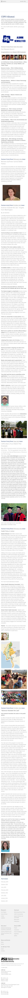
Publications (16, 921)
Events (2, 944)
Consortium (16, 929)
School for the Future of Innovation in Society (6, 928)
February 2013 (17, 529)
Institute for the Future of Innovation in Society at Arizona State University (12, 964)
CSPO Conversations (18, 914)
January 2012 (4, 898)
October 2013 (17, 205)
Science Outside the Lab (6, 931)
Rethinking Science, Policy (19, 912)
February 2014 (17, 159)
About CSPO (17, 926)
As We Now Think (5, 946)
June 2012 (3, 895)
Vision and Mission (18, 931)
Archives (3, 950)
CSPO (14, 7)
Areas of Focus (4, 914)
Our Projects (3, 912)
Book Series (16, 919)
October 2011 (4, 901)
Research (3, 910)
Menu (4, 1)
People (15, 928)
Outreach (16, 910)
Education (3, 926)
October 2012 (17, 708)
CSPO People (21, 26)
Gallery (15, 935)
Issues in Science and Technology (18, 916)
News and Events (5, 940)
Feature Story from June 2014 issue (12, 47)
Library (2, 916)
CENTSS (3, 918)
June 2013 (16, 441)
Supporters (16, 933)
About (2, 949)
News (2, 942)
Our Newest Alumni (7, 49)
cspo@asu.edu (5, 978)
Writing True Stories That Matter (6, 934)
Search (22, 1)
